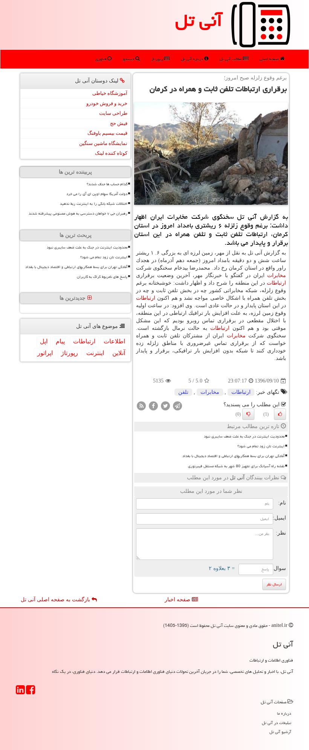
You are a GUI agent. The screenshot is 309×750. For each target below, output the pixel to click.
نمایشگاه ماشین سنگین (103, 143)
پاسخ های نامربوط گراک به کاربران (102, 276)
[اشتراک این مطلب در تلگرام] (177, 406)
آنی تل (198, 20)
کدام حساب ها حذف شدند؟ (107, 184)
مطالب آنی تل (231, 59)
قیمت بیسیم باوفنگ (107, 133)
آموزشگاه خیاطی (109, 93)
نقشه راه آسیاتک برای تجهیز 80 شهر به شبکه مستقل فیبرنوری (236, 466)
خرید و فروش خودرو (106, 103)
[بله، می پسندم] (280, 414)
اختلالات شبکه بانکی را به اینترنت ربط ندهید (93, 203)
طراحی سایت (113, 113)
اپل (43, 341)
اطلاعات (114, 341)
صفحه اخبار (178, 599)
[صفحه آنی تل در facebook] (30, 692)
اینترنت (95, 353)
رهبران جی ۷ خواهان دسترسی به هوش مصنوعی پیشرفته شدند (78, 213)
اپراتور (45, 353)
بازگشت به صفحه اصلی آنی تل (56, 599)
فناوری (101, 59)
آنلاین (118, 353)
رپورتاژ (157, 59)
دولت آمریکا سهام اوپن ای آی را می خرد (96, 194)
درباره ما (284, 713)
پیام (60, 341)
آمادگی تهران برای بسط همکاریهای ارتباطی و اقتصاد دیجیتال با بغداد (233, 456)
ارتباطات (276, 283)
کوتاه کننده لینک (111, 153)
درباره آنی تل (192, 59)
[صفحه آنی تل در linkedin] (20, 692)
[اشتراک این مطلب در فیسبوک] (153, 406)
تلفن (183, 392)
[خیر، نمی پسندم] (248, 414)
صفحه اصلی (270, 59)
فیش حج (118, 123)
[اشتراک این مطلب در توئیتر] (165, 406)
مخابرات (276, 275)
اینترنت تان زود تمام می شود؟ (261, 446)
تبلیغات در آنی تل (276, 723)
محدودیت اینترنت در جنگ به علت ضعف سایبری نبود (244, 436)
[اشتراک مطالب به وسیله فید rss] (141, 406)
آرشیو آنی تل (280, 732)
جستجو (129, 59)
